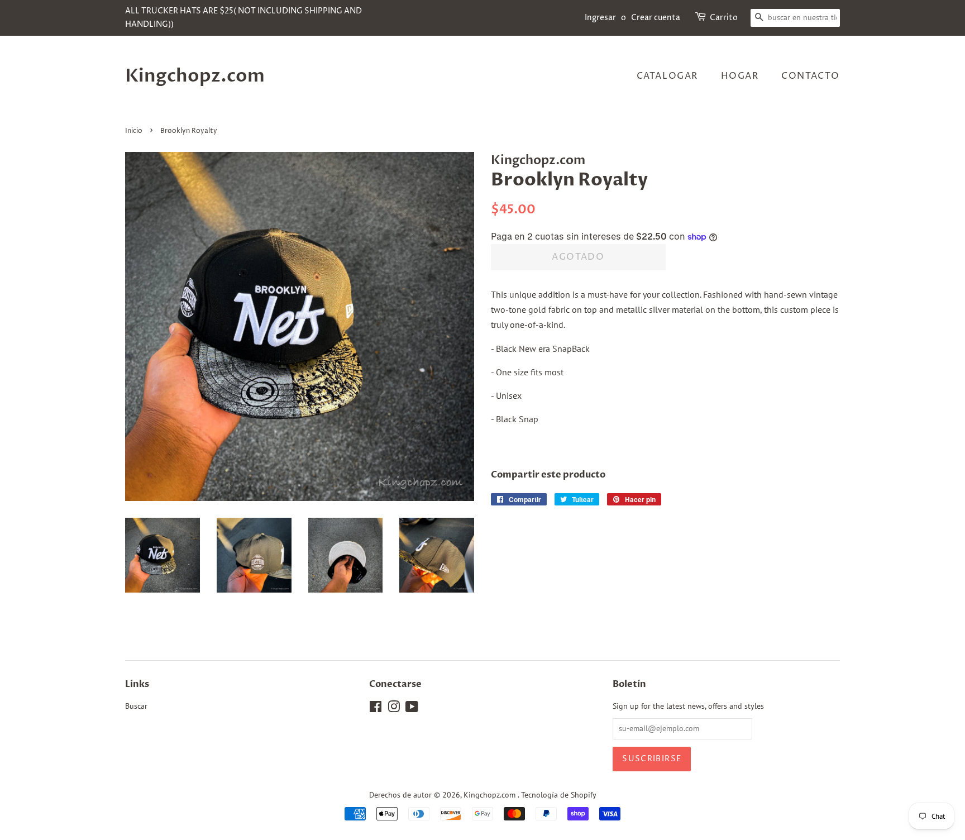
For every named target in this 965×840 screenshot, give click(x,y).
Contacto (810, 76)
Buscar (136, 706)
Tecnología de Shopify (558, 795)
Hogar (740, 76)
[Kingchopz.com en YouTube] (411, 709)
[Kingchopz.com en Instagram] (394, 709)
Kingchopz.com (195, 76)
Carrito (724, 17)
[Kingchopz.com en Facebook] (375, 709)
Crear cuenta (655, 17)
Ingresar (600, 17)
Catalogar (667, 76)
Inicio (133, 131)
